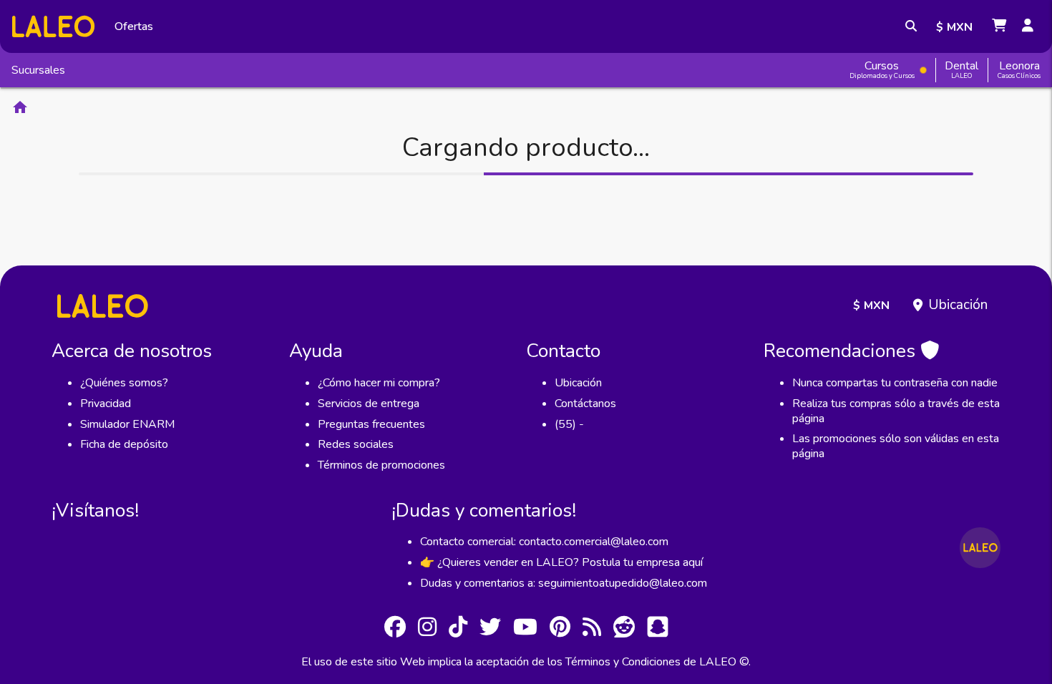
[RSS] (592, 629)
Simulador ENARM (127, 424)
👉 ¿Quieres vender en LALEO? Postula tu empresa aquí (561, 562)
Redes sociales (356, 444)
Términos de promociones (381, 465)
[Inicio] (53, 26)
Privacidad (105, 403)
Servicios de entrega (368, 403)
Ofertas (134, 26)
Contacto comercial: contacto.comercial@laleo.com (544, 541)
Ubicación (958, 304)
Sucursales (38, 70)
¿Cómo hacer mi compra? (379, 383)
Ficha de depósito (124, 444)
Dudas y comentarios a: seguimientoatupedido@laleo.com (563, 583)
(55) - (569, 424)
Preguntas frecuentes (371, 424)
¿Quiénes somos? (124, 383)
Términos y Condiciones (623, 662)
